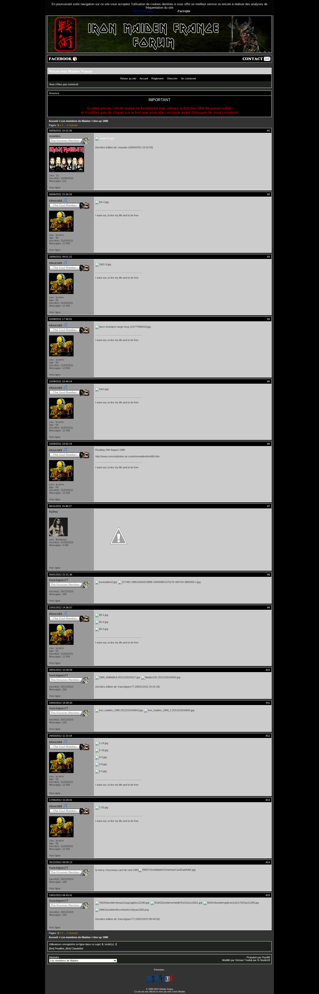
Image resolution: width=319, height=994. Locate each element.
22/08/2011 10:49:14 (60, 381)
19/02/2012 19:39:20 (60, 702)
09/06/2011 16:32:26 (60, 130)
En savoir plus (143, 11)
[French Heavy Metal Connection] (159, 984)
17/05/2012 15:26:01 (60, 800)
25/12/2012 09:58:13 (60, 862)
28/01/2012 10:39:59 (60, 669)
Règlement (157, 78)
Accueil (144, 78)
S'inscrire (172, 78)
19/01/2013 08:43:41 (60, 895)
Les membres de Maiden (76, 121)
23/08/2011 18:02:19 (60, 443)
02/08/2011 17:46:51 (60, 319)
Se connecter (188, 78)
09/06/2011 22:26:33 (60, 194)
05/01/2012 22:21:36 (60, 574)
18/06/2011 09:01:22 (60, 256)
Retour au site (128, 78)
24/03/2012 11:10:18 (60, 735)
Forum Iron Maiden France (70, 71)
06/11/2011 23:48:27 (60, 506)
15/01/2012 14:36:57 (60, 607)
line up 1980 (100, 121)
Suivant (73, 125)
